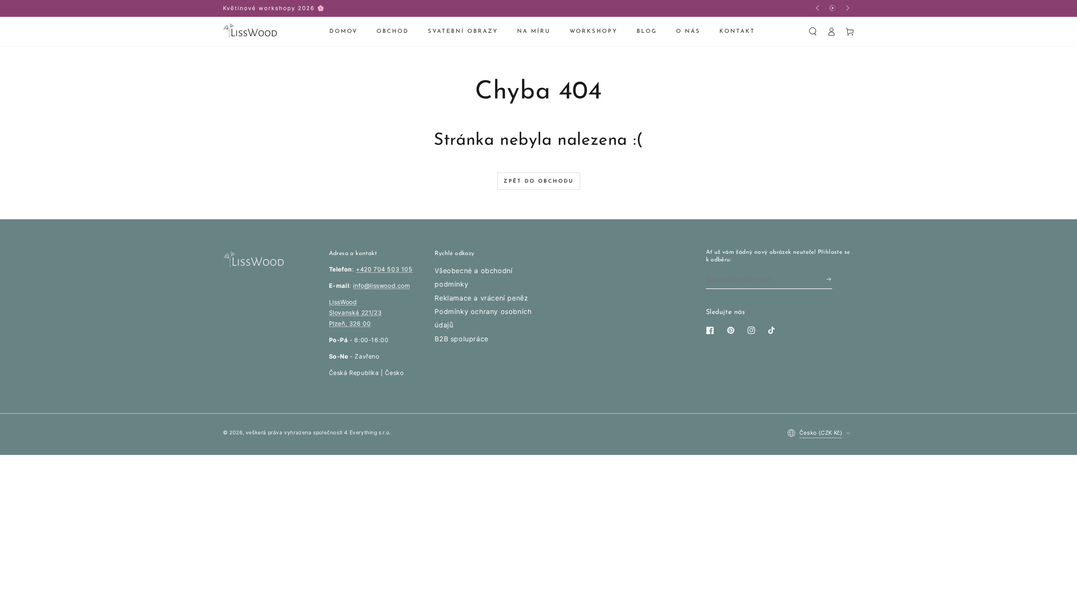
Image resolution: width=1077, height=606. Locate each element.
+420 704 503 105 (384, 269)
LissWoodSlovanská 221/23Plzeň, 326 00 (355, 312)
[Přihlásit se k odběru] (829, 279)
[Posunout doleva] (818, 8)
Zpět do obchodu (539, 181)
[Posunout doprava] (847, 8)
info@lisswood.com (381, 285)
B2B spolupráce (461, 339)
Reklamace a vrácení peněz (481, 298)
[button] (813, 31)
